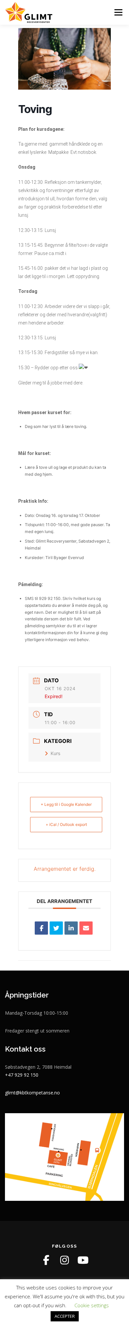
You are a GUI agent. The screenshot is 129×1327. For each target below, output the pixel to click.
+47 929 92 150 (21, 1075)
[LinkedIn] (71, 928)
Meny (117, 12)
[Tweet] (56, 928)
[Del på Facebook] (41, 928)
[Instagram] (64, 1260)
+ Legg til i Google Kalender (66, 804)
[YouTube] (83, 1260)
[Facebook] (46, 1260)
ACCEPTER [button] (65, 1316)
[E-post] (86, 928)
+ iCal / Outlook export (66, 824)
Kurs (55, 753)
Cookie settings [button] (91, 1305)
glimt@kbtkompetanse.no (32, 1092)
